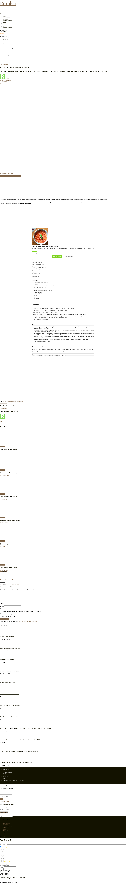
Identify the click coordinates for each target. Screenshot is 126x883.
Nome (2, 603)
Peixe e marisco (6, 17)
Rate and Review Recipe (5, 870)
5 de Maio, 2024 (4, 523)
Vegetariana (5, 39)
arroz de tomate (6, 401)
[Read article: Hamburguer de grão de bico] (63, 437)
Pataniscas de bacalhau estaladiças (10, 717)
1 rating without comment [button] (13, 584)
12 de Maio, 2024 (4, 499)
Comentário (3, 601)
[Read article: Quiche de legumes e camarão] (63, 532)
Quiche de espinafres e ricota (8, 496)
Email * (1, 868)
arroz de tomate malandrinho (16, 401)
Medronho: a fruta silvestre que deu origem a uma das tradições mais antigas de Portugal (26, 728)
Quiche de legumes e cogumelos (9, 567)
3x (36, 280)
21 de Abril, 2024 (4, 546)
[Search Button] (12, 48)
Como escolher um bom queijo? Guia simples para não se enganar (19, 751)
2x (34, 280)
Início (1, 64)
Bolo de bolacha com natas (7, 682)
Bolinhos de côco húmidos (7, 636)
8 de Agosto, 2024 (4, 475)
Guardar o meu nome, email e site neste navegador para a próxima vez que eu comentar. (21, 611)
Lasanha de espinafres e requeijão (10, 520)
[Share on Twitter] (20, 176)
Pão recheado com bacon (7, 659)
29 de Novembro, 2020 (5, 80)
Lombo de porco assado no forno (9, 694)
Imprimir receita (57, 256)
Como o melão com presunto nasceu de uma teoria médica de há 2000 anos (21, 740)
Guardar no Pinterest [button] (68, 256)
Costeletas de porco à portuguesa (9, 671)
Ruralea (2, 33)
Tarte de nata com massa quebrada (10, 648)
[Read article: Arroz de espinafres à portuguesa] (63, 461)
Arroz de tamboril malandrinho (9, 580)
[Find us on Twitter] (0, 11)
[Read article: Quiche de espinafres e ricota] (63, 484)
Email (1, 606)
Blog (4, 43)
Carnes (4, 16)
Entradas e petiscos (7, 27)
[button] (32, 251)
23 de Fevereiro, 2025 (5, 452)
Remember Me (5, 796)
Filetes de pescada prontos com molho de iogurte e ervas (16, 762)
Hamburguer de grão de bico (8, 449)
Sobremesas (5, 23)
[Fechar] (0, 843)
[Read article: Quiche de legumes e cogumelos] (63, 555)
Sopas (4, 23)
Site (1, 609)
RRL (8, 79)
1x (32, 280)
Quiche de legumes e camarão (8, 544)
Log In (1, 815)
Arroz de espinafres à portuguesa (10, 473)
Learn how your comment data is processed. (28, 621)
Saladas (4, 22)
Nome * (2, 867)
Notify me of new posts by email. (9, 616)
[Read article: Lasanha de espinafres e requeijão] (63, 508)
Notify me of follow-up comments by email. (11, 614)
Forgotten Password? (5, 801)
